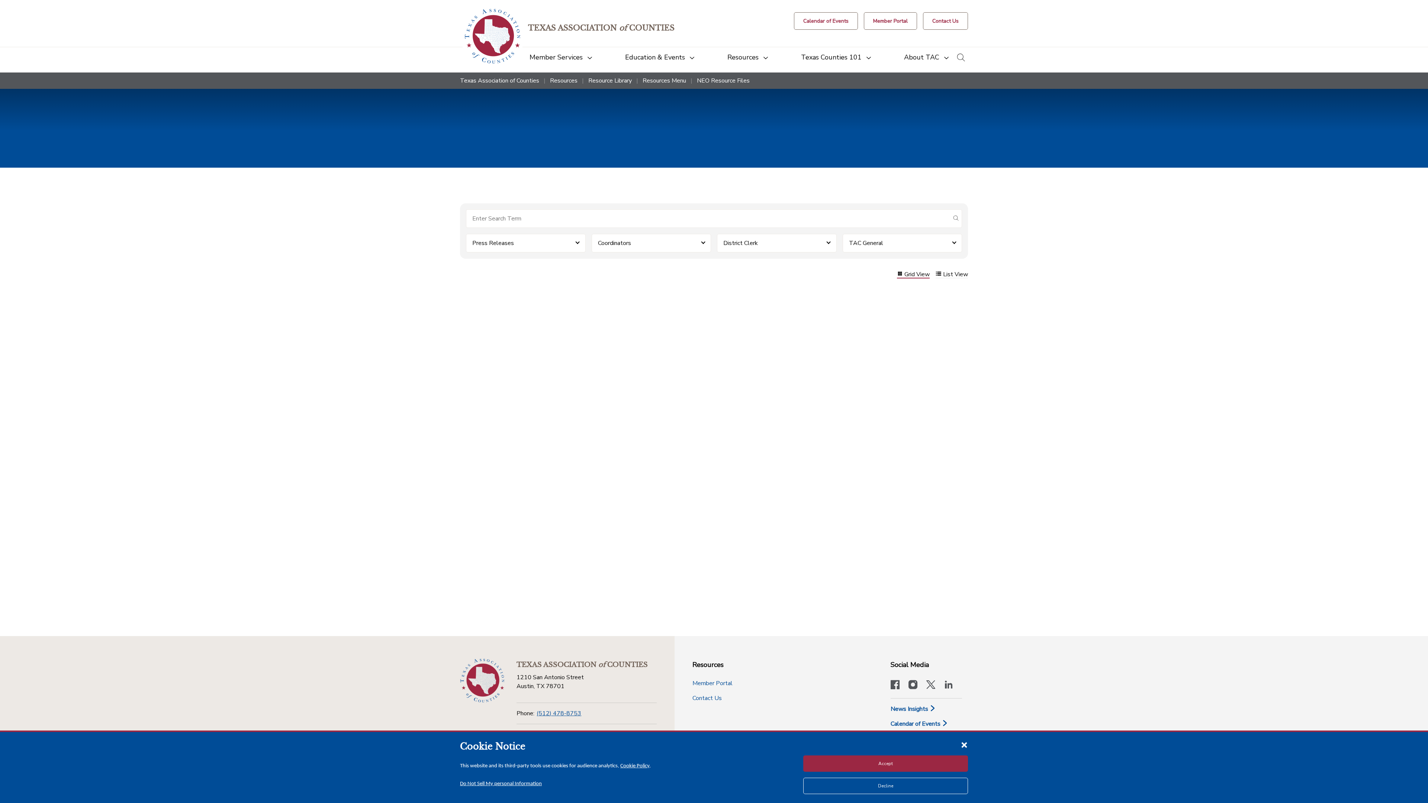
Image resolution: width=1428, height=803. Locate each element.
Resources (564, 81)
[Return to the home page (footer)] (482, 680)
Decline (885, 786)
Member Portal (712, 683)
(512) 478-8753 (559, 713)
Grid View (917, 274)
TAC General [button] (866, 243)
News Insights (910, 709)
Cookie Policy (634, 766)
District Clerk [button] (740, 243)
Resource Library (610, 81)
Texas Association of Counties (499, 81)
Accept (885, 764)
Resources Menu (664, 81)
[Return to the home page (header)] (492, 36)
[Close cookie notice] (964, 744)
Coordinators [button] (614, 243)
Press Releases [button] (493, 243)
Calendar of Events (916, 724)
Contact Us (707, 698)
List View (955, 274)
